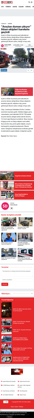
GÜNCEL (28, 6)
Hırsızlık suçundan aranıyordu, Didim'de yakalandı (24, 244)
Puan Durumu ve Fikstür (9, 391)
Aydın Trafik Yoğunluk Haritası (24, 386)
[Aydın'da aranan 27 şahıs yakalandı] (8, 252)
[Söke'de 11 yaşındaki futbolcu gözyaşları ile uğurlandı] (8, 221)
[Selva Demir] (5, 206)
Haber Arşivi (23, 394)
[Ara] (29, 2)
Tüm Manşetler (23, 391)
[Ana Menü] (31, 2)
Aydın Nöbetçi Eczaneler (9, 381)
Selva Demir (13, 205)
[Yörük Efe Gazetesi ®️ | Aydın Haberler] (7, 2)
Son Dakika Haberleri (8, 394)
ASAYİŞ (15, 6)
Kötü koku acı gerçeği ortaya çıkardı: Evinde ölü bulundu (25, 259)
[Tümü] (32, 293)
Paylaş (4, 70)
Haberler (3, 23)
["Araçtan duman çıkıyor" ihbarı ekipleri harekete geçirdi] (17, 58)
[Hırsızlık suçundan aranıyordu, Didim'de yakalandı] (25, 237)
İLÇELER (21, 6)
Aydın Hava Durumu (25, 381)
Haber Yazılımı (14, 406)
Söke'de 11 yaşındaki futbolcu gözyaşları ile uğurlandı (7, 229)
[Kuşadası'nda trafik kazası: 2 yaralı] (25, 221)
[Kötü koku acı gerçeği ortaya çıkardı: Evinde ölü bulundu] (25, 252)
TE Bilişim (21, 406)
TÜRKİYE (8, 6)
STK (2, 6)
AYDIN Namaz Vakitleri (9, 385)
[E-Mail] (11, 208)
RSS (6, 401)
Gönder (4, 284)
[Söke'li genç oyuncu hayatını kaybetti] (8, 237)
